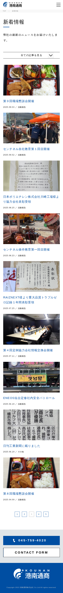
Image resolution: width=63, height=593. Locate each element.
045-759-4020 (32, 540)
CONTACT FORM (31, 552)
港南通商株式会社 (14, 5)
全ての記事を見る (31, 55)
